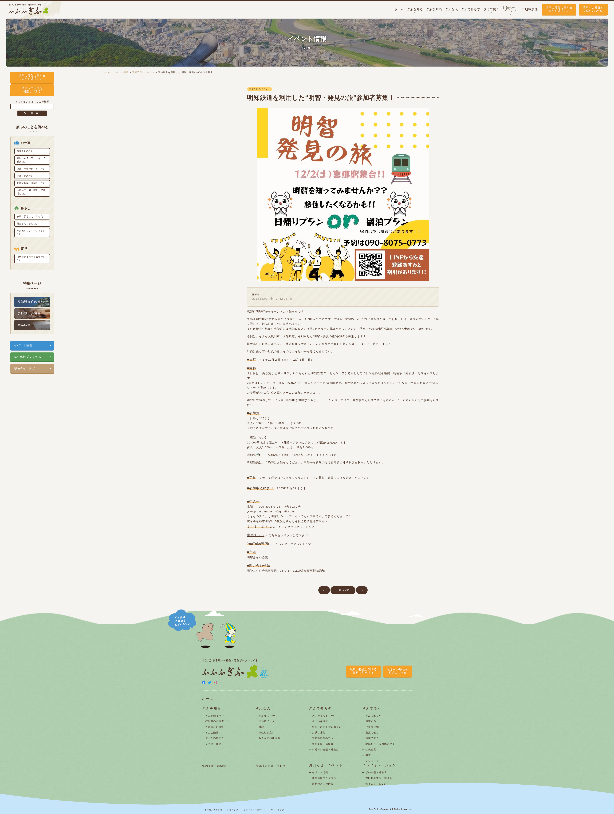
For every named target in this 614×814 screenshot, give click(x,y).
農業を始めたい (25, 151)
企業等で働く (374, 726)
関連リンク (233, 810)
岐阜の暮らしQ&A (376, 783)
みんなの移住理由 (269, 738)
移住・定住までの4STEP (327, 726)
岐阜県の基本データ (217, 721)
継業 (368, 755)
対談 (261, 726)
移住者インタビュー (27, 368)
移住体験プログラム (27, 356)
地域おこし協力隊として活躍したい (31, 192)
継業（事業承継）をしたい (31, 168)
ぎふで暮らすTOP (323, 715)
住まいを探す (320, 721)
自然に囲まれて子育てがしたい (31, 258)
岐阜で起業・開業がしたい (31, 183)
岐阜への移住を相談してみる (593, 9)
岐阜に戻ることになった (30, 216)
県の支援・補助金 (323, 743)
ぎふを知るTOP (214, 715)
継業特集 (24, 325)
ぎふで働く (371, 708)
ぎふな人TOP (267, 715)
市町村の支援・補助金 (325, 749)
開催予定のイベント (143, 72)
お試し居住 (319, 732)
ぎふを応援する (214, 738)
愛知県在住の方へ (31, 301)
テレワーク (372, 760)
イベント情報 (23, 345)
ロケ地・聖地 (213, 743)
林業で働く (372, 738)
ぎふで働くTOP (375, 715)
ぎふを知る (211, 708)
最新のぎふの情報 (323, 783)
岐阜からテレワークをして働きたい (31, 160)
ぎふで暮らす (320, 708)
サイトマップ (277, 810)
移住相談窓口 (267, 732)
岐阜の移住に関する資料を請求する (559, 9)
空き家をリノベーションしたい (31, 232)
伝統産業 (371, 749)
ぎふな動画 (212, 732)
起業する (371, 721)
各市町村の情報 (214, 726)
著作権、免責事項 (213, 810)
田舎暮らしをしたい (27, 223)
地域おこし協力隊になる (380, 743)
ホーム (106, 72)
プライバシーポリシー (255, 810)
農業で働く (372, 732)
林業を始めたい (25, 175)
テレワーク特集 (29, 313)
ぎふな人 (263, 708)
